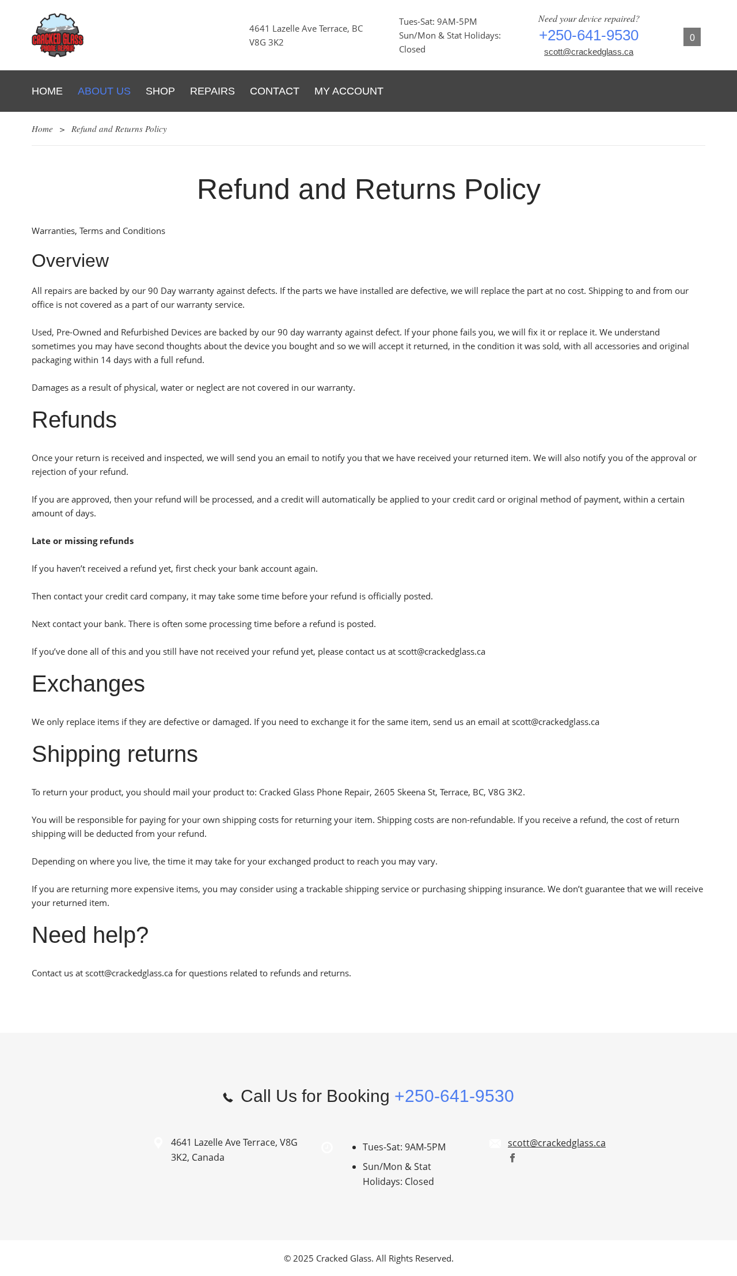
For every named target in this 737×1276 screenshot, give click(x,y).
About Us (104, 91)
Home (47, 91)
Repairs (212, 91)
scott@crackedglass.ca (588, 51)
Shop (160, 91)
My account (348, 91)
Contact (274, 91)
